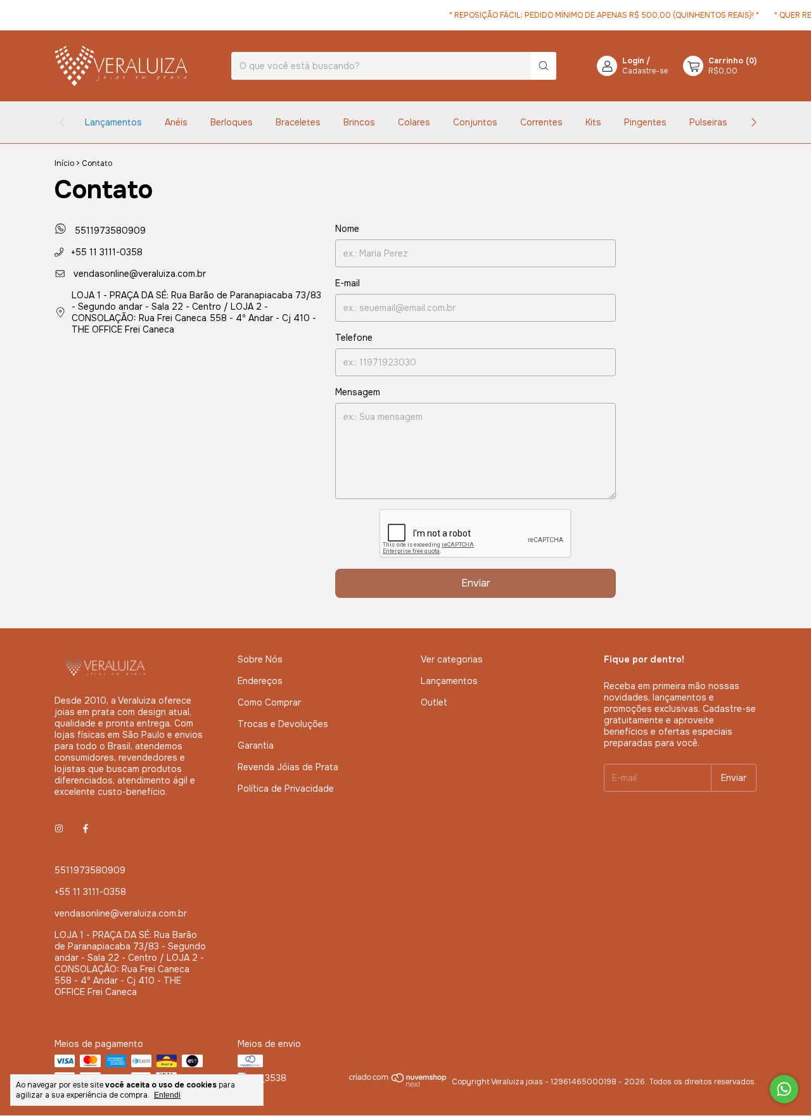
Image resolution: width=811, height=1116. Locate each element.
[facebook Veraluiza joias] (85, 828)
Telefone (354, 337)
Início (64, 163)
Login (633, 61)
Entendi (167, 1095)
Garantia (256, 745)
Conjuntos (475, 122)
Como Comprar (269, 702)
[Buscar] (543, 66)
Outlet (434, 702)
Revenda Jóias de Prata (288, 767)
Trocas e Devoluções (283, 724)
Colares (414, 122)
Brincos (359, 122)
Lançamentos (113, 122)
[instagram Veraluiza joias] (58, 828)
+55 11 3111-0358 (105, 252)
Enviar (475, 583)
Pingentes (645, 122)
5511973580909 (109, 230)
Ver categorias (452, 659)
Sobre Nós (260, 659)
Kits (593, 122)
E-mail (347, 283)
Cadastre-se (645, 71)
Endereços (260, 681)
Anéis (176, 122)
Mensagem (357, 392)
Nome (347, 228)
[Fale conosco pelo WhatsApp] (784, 1089)
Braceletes (298, 122)
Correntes (541, 122)
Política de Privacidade (286, 788)
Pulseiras (708, 122)
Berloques (231, 122)
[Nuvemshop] (398, 1085)
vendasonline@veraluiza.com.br (139, 273)
